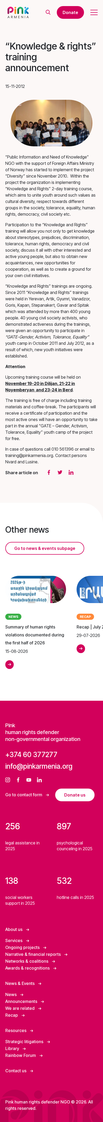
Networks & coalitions (27, 961)
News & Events (20, 983)
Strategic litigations (24, 1041)
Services (14, 940)
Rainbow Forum (21, 1055)
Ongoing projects (23, 947)
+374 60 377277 (31, 754)
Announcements (21, 1001)
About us (14, 929)
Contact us (16, 1070)
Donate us (75, 795)
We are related (20, 1008)
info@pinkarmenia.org (38, 766)
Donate (70, 12)
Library (12, 1048)
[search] (48, 12)
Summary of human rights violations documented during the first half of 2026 (34, 634)
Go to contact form (24, 794)
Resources (16, 1030)
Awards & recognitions (28, 968)
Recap (12, 1015)
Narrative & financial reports (33, 954)
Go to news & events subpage (44, 548)
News (11, 994)
